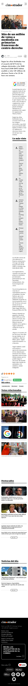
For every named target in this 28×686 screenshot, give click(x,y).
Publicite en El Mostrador (7, 638)
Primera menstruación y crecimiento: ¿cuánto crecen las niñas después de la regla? (21, 239)
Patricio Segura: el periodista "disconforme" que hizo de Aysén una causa (12, 584)
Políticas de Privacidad (6, 636)
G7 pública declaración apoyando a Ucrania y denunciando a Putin (11, 407)
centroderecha (6, 386)
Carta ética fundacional (7, 632)
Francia (21, 386)
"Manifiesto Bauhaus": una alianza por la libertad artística (14, 578)
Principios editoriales (6, 634)
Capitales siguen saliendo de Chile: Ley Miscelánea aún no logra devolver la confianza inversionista (12, 527)
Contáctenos (4, 642)
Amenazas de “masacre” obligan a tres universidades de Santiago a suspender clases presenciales (21, 212)
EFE (8, 56)
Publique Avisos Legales (7, 640)
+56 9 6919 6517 (5, 628)
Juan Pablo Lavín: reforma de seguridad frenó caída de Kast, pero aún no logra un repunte (14, 533)
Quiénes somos (5, 631)
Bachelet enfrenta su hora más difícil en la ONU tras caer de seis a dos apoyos (13, 515)
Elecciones (14, 386)
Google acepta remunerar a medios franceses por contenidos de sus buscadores (14, 439)
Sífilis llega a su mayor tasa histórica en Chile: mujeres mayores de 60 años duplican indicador (21, 161)
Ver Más (19, 56)
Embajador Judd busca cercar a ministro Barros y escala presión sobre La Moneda (12, 498)
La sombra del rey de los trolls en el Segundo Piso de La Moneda (21, 187)
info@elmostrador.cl (13, 628)
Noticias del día (9, 561)
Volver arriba (4, 665)
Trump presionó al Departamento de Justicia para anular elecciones (12, 423)
